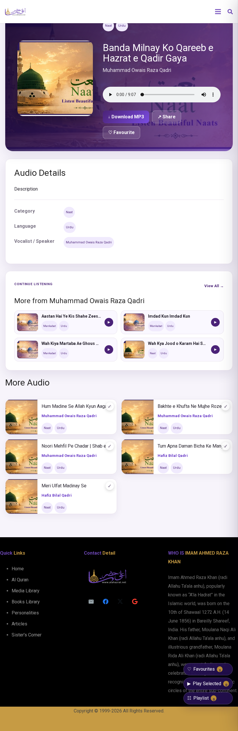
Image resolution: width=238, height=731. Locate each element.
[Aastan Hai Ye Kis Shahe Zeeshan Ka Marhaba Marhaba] (27, 322)
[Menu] (218, 11)
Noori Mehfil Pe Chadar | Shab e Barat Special (77, 446)
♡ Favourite (121, 132)
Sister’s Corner (27, 635)
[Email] (91, 601)
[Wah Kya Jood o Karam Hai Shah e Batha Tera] (134, 350)
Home (18, 568)
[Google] (134, 601)
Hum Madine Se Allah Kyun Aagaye (77, 406)
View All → (214, 286)
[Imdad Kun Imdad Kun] (134, 322)
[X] (120, 601)
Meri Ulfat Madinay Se (64, 485)
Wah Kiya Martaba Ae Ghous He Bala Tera (71, 343)
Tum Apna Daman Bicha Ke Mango (192, 446)
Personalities (25, 613)
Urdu (122, 26)
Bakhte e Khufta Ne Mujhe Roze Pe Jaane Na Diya (193, 406)
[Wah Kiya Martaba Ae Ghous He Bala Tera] (27, 350)
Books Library (26, 602)
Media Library (25, 591)
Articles (19, 624)
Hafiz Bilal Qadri (173, 455)
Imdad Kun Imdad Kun (169, 316)
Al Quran (20, 579)
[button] (230, 11)
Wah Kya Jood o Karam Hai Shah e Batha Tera (178, 343)
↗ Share (167, 117)
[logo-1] (15, 11)
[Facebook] (105, 601)
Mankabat (49, 326)
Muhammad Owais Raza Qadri (89, 242)
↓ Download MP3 (126, 117)
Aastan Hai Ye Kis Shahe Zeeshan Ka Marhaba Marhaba (71, 316)
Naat (108, 26)
